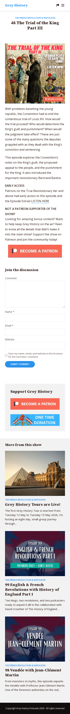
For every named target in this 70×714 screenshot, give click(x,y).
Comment (11, 278)
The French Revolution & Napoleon (35, 17)
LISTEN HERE (40, 201)
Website (9, 339)
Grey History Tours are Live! (32, 504)
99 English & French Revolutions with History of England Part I (32, 589)
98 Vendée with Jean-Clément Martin (33, 672)
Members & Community (57, 5)
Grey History (16, 5)
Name (9, 311)
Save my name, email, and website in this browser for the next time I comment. (35, 355)
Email (9, 325)
